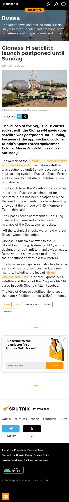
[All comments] (5, 496)
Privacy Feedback (12, 460)
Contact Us (8, 455)
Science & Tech (32, 304)
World (17, 304)
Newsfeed (8, 311)
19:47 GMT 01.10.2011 (14, 65)
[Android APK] (13, 470)
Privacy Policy (41, 455)
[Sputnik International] (11, 5)
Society (47, 304)
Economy (49, 419)
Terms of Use (35, 450)
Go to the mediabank (38, 110)
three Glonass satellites (29, 274)
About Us (7, 450)
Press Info (20, 450)
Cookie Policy (24, 455)
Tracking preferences (36, 460)
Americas (21, 419)
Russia (6, 304)
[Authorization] (48, 4)
